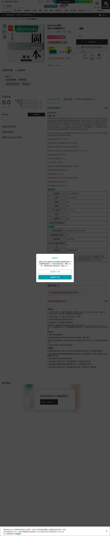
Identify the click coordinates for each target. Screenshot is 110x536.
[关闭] (106, 531)
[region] (55, 531)
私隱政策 (18, 534)
